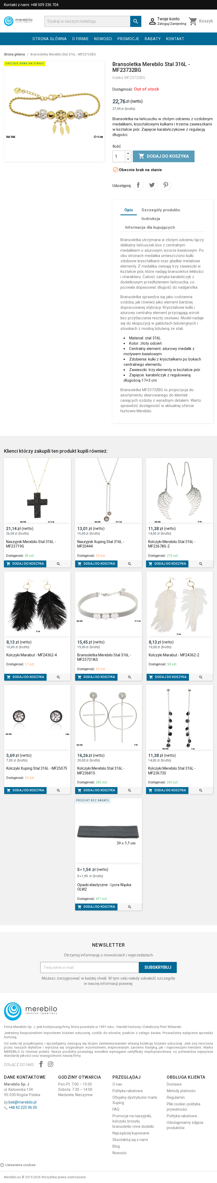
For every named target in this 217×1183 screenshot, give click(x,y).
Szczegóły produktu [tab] (161, 210)
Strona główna (50, 39)
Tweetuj (152, 185)
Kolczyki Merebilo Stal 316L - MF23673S (172, 770)
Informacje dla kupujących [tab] (150, 227)
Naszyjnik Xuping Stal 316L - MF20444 (100, 544)
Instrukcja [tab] (151, 218)
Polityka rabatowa (127, 1091)
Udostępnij (138, 185)
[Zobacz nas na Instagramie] (50, 1065)
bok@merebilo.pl (22, 1102)
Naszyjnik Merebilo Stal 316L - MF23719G (31, 544)
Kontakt (175, 39)
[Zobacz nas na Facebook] (41, 1065)
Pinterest (165, 185)
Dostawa (174, 1084)
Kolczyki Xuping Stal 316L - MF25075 (36, 768)
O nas (117, 1084)
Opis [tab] (128, 210)
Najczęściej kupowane (130, 1133)
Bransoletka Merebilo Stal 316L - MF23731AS (104, 657)
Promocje (128, 39)
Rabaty (153, 39)
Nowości (103, 39)
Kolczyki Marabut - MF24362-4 (31, 655)
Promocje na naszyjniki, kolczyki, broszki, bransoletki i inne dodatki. (133, 1121)
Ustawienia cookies (20, 1165)
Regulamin (176, 1097)
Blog (116, 1146)
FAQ (115, 1109)
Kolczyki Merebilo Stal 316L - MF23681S (101, 770)
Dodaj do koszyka (163, 156)
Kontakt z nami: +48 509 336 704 (31, 5)
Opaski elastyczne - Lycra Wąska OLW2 (104, 887)
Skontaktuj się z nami (130, 1140)
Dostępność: (122, 89)
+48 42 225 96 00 (22, 1107)
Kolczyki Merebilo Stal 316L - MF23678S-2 (172, 544)
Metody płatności (181, 1091)
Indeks (117, 78)
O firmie (80, 39)
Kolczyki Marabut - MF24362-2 (174, 655)
